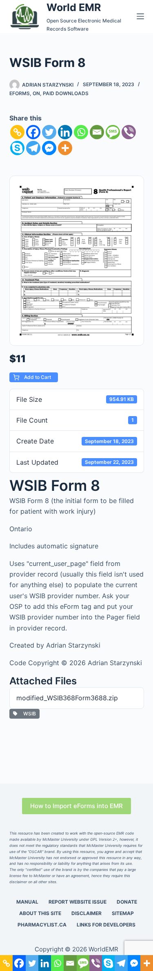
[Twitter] (49, 132)
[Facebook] (33, 132)
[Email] (97, 132)
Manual (27, 902)
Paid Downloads (66, 93)
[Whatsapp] (81, 132)
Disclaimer (86, 913)
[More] (65, 148)
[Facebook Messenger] (49, 148)
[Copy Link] (17, 132)
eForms (19, 93)
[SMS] (113, 132)
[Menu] (140, 16)
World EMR (74, 7)
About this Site (40, 913)
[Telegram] (33, 148)
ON (36, 93)
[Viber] (129, 132)
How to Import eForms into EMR (76, 806)
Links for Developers (106, 925)
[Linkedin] (65, 132)
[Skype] (17, 148)
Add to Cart (37, 377)
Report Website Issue (77, 902)
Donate (127, 902)
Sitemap (123, 913)
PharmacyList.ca (42, 925)
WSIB (28, 713)
